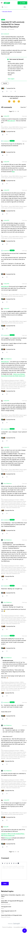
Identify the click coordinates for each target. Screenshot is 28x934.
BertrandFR (5, 827)
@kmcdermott (11, 121)
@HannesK (8, 838)
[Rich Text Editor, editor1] (14, 872)
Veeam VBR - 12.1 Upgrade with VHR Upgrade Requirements (12, 901)
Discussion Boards (7, 11)
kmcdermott (6, 34)
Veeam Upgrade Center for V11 (8, 911)
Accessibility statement (20, 927)
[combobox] (14, 7)
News (2, 898)
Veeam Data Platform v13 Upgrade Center (11, 915)
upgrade (5, 83)
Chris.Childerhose (7, 359)
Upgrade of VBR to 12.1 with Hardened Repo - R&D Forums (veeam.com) (13, 834)
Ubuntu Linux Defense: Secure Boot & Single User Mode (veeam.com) (13, 375)
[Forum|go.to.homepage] (7, 3)
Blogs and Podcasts (5, 904)
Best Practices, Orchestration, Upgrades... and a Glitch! (12, 895)
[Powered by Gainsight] (14, 924)
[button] (2, 3)
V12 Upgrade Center (6, 907)
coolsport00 (6, 116)
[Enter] (2, 7)
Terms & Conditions (7, 927)
